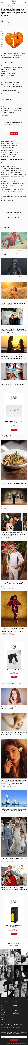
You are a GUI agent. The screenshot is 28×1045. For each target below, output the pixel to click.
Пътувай (3, 1017)
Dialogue (3, 1009)
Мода (2, 861)
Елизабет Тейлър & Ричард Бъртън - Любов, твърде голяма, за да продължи (14, 888)
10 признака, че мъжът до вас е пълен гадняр (13, 253)
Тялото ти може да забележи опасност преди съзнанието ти (14, 707)
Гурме (2, 485)
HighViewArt (10, 21)
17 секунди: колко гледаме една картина (11, 507)
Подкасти (3, 1005)
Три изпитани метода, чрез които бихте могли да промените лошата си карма (13, 358)
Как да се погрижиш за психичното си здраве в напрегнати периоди (14, 733)
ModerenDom (16, 1013)
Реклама (15, 1008)
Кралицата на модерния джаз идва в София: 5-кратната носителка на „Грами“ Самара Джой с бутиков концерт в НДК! (13, 630)
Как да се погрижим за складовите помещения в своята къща (12, 385)
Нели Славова (10, 861)
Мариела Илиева (23, 250)
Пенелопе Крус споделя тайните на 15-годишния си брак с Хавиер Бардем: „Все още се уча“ (13, 534)
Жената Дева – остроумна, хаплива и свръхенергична (13, 304)
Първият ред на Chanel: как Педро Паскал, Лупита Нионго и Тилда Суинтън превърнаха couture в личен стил (13, 584)
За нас (14, 1007)
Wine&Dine (3, 1004)
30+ (1, 537)
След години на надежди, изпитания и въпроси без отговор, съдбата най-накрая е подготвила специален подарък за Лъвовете (13, 782)
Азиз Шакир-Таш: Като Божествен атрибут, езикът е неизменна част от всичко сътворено (13, 330)
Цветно (10, 5)
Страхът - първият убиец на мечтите (13, 279)
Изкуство (3, 510)
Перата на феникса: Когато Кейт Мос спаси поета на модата (13, 859)
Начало (4, 5)
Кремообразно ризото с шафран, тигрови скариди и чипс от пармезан (13, 482)
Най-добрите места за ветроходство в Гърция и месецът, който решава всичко (13, 810)
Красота (3, 588)
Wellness (3, 710)
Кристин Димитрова (14, 53)
